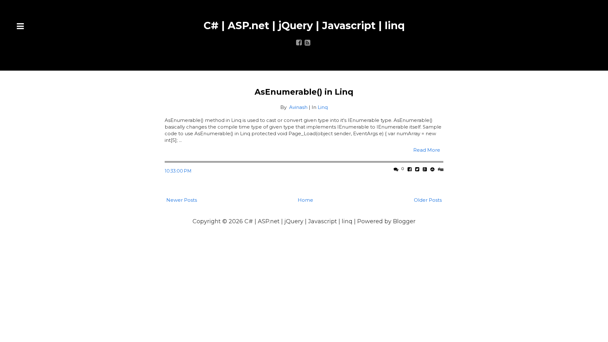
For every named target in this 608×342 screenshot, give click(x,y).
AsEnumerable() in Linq (304, 92)
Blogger (404, 221)
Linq (323, 107)
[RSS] (307, 43)
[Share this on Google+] (425, 169)
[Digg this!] (440, 169)
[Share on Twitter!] (417, 169)
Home (305, 200)
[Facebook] (299, 43)
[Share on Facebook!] (410, 169)
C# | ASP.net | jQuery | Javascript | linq (304, 25)
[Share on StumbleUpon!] (432, 169)
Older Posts (428, 200)
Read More (426, 150)
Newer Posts (181, 200)
